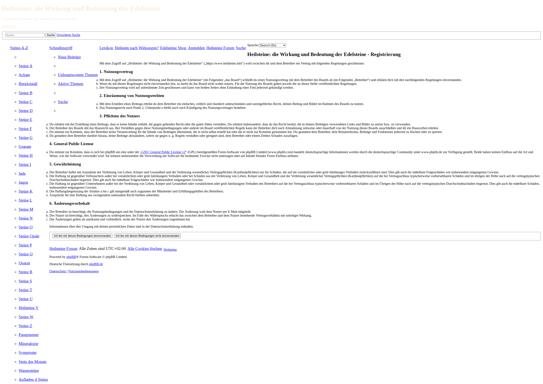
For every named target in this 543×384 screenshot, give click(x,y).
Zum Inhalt (9, 26)
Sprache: (253, 45)
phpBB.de (96, 264)
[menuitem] (25, 66)
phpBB (71, 257)
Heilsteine (170, 249)
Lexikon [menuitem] (106, 48)
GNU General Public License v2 (163, 152)
